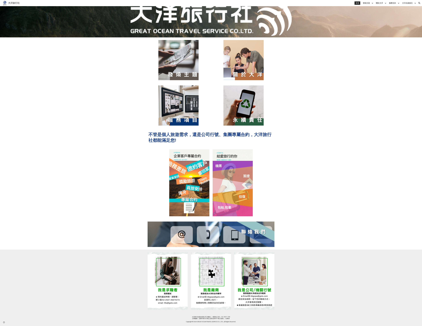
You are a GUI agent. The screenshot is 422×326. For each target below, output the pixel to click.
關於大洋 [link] (379, 3)
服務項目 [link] (392, 3)
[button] (419, 3)
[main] (211, 137)
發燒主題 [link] (366, 3)
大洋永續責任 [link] (407, 3)
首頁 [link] (357, 3)
